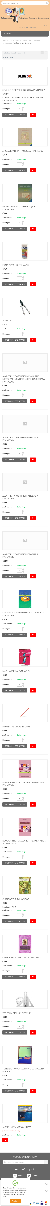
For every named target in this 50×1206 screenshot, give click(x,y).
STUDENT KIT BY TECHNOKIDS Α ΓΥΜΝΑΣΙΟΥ (23, 90)
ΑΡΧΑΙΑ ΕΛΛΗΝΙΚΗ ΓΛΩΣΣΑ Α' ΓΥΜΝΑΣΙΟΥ (22, 150)
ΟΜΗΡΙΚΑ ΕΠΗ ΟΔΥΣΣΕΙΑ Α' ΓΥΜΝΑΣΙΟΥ (22, 957)
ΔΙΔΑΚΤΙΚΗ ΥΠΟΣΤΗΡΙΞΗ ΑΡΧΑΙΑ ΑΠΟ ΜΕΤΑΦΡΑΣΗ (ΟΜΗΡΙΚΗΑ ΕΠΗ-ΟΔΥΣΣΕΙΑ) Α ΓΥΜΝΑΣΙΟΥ (23, 379)
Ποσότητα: (6, 109)
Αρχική (5, 40)
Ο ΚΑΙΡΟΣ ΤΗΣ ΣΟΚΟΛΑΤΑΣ (15, 899)
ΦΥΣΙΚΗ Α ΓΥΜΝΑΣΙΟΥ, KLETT (16, 1127)
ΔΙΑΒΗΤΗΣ (7, 320)
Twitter (34, 1176)
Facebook (21, 1176)
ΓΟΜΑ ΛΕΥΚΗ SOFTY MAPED (15, 265)
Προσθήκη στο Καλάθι (15, 114)
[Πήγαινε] (46, 1162)
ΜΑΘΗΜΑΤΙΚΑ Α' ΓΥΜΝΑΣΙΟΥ (16, 671)
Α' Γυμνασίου (7, 43)
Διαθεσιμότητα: (7, 103)
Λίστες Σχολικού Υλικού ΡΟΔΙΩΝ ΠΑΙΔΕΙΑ (25, 40)
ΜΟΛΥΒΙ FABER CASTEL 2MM (16, 726)
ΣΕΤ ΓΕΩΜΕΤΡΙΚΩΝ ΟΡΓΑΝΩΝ (16, 1013)
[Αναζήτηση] (47, 3)
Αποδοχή (15, 1201)
